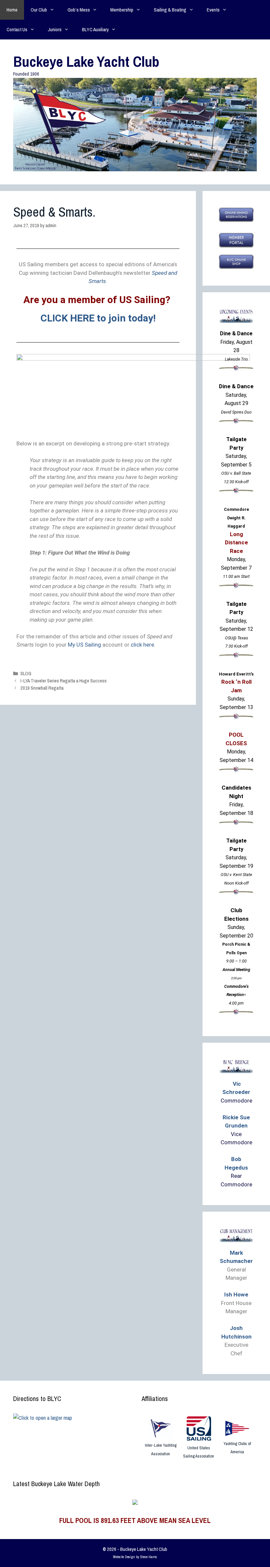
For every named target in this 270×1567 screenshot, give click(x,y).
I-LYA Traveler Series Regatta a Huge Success (63, 680)
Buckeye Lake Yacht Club (86, 61)
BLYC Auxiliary (95, 29)
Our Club (39, 9)
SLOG (25, 673)
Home (12, 9)
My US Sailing (85, 644)
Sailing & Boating (170, 9)
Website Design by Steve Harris (135, 1556)
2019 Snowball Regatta (42, 688)
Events (213, 9)
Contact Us (17, 29)
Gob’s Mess (79, 9)
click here (142, 644)
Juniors (55, 29)
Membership (121, 9)
